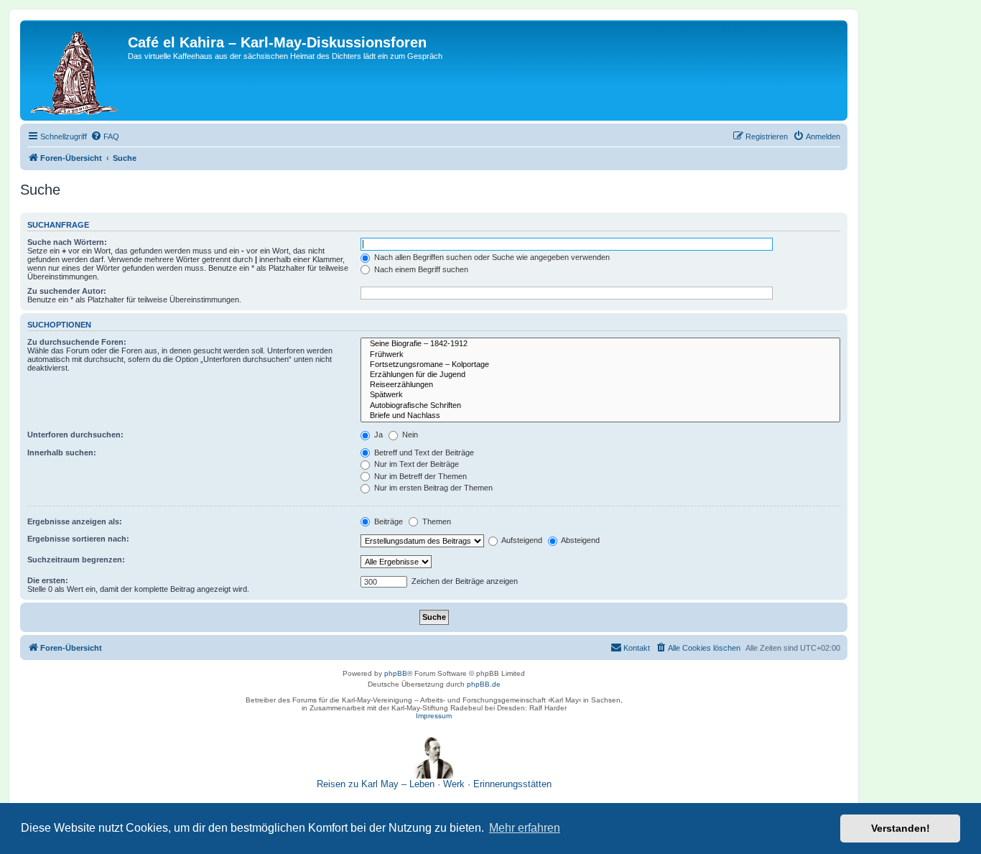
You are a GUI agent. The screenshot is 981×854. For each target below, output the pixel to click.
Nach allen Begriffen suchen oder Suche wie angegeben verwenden (491, 257)
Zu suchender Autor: (66, 291)
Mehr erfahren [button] (524, 828)
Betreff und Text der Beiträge (423, 452)
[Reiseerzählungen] (600, 385)
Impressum (434, 716)
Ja (377, 434)
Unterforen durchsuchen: (75, 434)
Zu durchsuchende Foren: (76, 342)
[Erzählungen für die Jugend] (600, 375)
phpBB (395, 673)
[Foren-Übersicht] (76, 70)
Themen (435, 521)
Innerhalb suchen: (61, 452)
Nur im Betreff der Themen (419, 476)
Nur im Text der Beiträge (415, 464)
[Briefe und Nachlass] (600, 416)
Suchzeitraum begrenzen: (76, 559)
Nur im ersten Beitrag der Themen (432, 487)
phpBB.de (484, 684)
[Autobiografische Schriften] (600, 406)
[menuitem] (104, 136)
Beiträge (387, 521)
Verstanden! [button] (900, 828)
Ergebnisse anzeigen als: (74, 521)
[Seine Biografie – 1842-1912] (600, 344)
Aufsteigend (521, 540)
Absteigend (579, 540)
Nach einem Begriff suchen (420, 269)
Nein (409, 434)
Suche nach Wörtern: (67, 242)
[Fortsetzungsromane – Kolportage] (600, 365)
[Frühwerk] (600, 355)
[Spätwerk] (600, 395)
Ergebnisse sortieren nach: (78, 538)
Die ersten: (47, 580)
